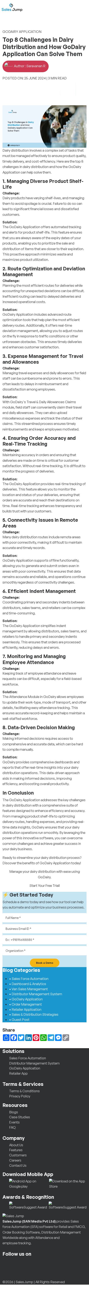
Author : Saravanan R (29, 66)
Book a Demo (44, 962)
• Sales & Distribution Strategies (33, 1014)
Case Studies (19, 1117)
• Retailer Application (25, 1009)
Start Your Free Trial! (44, 885)
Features (16, 1150)
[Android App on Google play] (28, 1183)
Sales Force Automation (27, 1058)
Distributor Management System (34, 1063)
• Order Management (25, 1004)
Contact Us (17, 1165)
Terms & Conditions (24, 1091)
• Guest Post (19, 1019)
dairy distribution (19, 805)
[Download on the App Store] (68, 1183)
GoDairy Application (24, 227)
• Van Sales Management (28, 989)
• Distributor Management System (35, 994)
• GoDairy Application (26, 999)
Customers (18, 1155)
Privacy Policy (19, 1096)
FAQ (12, 1127)
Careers (15, 1160)
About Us (16, 1145)
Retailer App (18, 1073)
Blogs (13, 1112)
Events (14, 1122)
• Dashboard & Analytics (27, 984)
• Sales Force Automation (28, 978)
